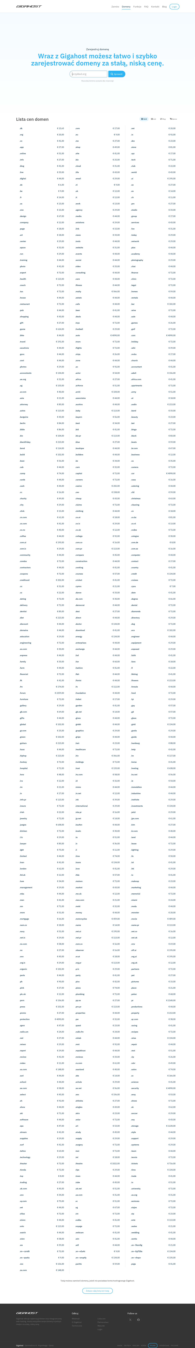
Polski (152, 1346)
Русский (174, 1346)
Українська (164, 1346)
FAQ (146, 6)
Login (100, 1329)
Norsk (143, 1346)
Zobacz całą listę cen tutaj (97, 1291)
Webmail (76, 1318)
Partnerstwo (103, 1322)
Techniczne (77, 1325)
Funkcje (137, 6)
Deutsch (127, 1346)
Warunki (101, 1325)
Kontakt (155, 6)
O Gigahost (77, 1322)
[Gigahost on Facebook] (138, 1320)
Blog (164, 6)
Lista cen (101, 1318)
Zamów (115, 6)
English (136, 1346)
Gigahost (19, 1345)
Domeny (126, 6)
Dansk (119, 1346)
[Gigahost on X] (130, 1320)
